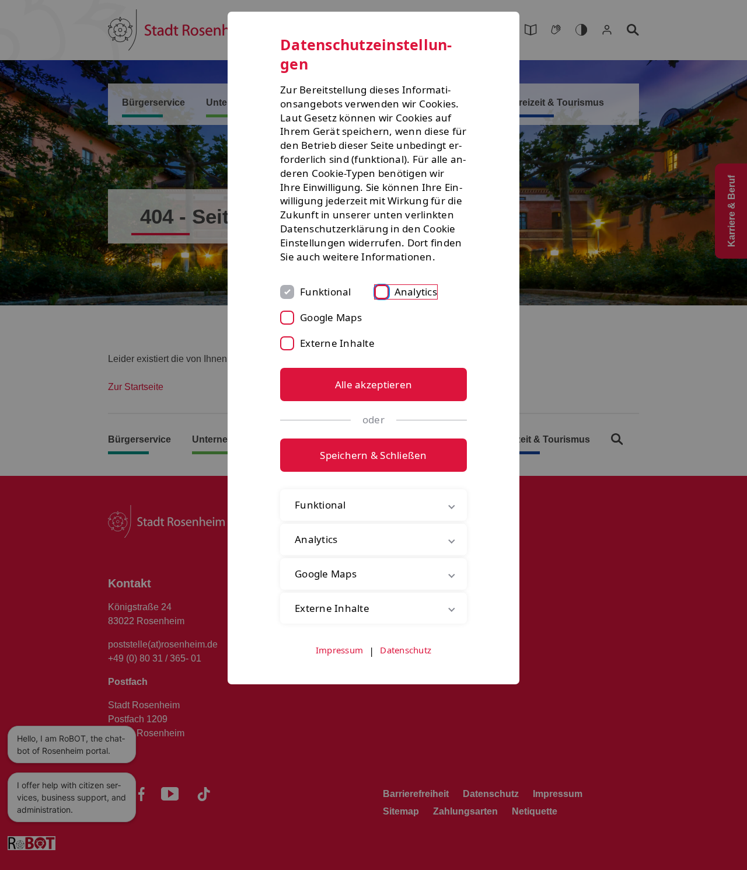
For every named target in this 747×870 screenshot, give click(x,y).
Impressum (339, 650)
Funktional (325, 291)
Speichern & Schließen (373, 455)
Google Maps (331, 317)
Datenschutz (405, 650)
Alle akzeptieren (373, 384)
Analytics (416, 291)
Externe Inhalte (337, 343)
